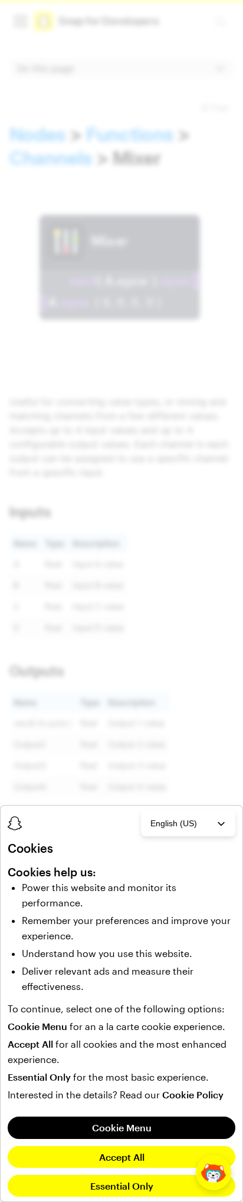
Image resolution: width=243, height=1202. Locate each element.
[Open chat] (213, 1172)
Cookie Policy (193, 1094)
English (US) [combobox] (173, 823)
